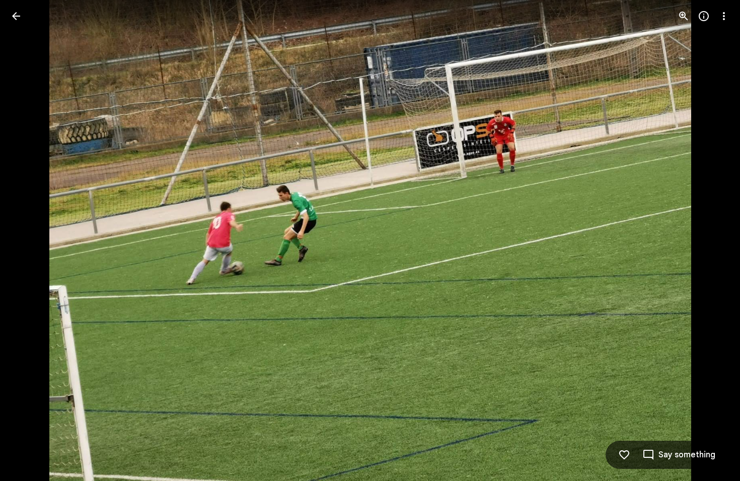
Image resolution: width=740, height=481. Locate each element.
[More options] (724, 16)
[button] (28, 240)
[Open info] (704, 16)
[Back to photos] (16, 16)
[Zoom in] (684, 16)
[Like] (624, 455)
